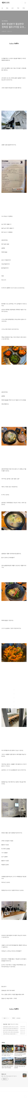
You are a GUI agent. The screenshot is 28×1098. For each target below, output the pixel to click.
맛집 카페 (5, 1024)
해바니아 (5, 3)
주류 (18, 8)
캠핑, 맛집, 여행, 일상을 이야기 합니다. (9, 1076)
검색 (22, 3)
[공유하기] (7, 1018)
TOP (25, 1097)
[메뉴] (25, 3)
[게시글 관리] (9, 1018)
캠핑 (7, 8)
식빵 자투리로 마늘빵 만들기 (9, 1033)
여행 (24, 8)
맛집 (9, 1024)
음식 (13, 8)
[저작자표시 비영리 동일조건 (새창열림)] (18, 1018)
